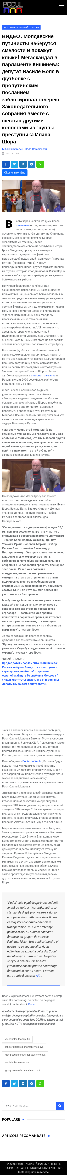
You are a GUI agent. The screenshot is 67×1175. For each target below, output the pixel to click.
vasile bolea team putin (17, 1039)
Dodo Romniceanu (36, 149)
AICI (38, 975)
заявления (23, 225)
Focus (35, 27)
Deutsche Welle (31, 761)
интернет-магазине (43, 375)
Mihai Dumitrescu (12, 149)
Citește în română (14, 172)
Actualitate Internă (15, 27)
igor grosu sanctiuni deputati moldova (25, 1054)
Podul (31, 1004)
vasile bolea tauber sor (17, 1062)
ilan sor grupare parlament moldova (24, 1046)
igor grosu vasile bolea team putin (23, 1070)
